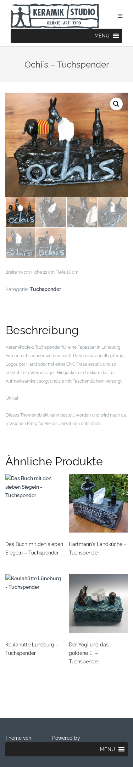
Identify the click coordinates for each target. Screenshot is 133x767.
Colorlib (42, 738)
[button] (102, 36)
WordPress (94, 738)
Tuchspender (45, 289)
